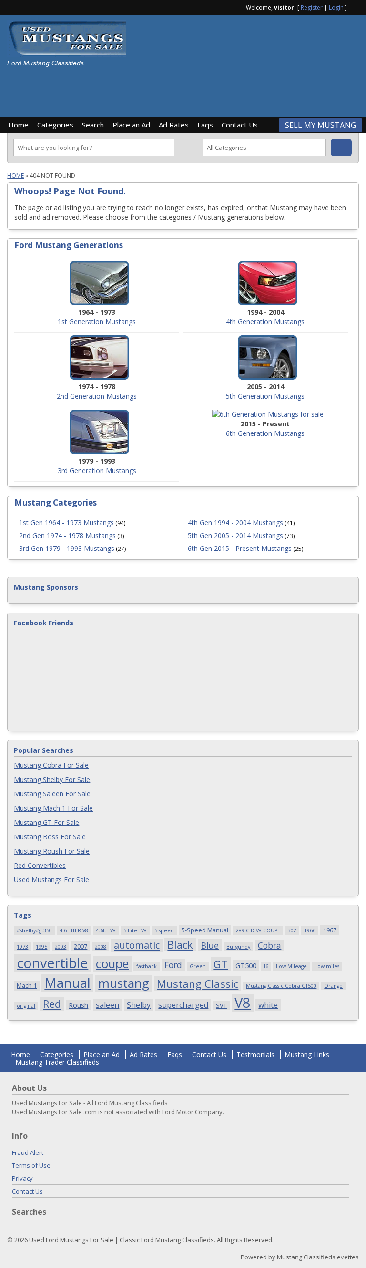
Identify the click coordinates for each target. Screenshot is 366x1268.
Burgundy (238, 946)
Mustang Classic (197, 983)
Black (180, 944)
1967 (329, 930)
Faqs (205, 124)
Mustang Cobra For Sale (51, 765)
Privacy (22, 1178)
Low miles (327, 966)
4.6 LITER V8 (74, 930)
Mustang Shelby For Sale (52, 779)
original (26, 1006)
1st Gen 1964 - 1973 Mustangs (66, 522)
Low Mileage (291, 966)
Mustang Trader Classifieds (57, 1062)
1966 (309, 930)
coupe (112, 964)
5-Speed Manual (205, 930)
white (268, 1005)
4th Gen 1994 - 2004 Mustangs (235, 522)
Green (198, 966)
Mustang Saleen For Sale (52, 793)
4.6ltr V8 (106, 930)
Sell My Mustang (320, 125)
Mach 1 (27, 985)
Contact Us (240, 124)
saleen (107, 1005)
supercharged (183, 1005)
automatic (137, 945)
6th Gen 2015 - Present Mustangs (240, 548)
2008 (100, 946)
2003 (60, 946)
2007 (80, 946)
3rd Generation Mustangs (97, 470)
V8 (242, 1003)
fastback (146, 966)
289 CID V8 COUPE (258, 930)
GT (221, 964)
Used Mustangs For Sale (51, 879)
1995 (41, 946)
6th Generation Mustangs (265, 433)
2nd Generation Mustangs (97, 396)
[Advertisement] (173, 88)
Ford (173, 965)
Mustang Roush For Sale (52, 851)
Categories (55, 124)
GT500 (245, 965)
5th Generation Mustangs (265, 396)
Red (52, 1004)
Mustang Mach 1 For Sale (53, 808)
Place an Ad (131, 124)
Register (312, 7)
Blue (210, 945)
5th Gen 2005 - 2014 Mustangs (235, 535)
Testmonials (255, 1054)
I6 (266, 966)
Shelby (139, 1005)
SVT (221, 1005)
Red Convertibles (40, 865)
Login (336, 7)
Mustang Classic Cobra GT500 (281, 986)
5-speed (164, 930)
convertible (52, 963)
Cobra (269, 945)
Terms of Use (31, 1165)
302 (292, 930)
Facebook (355, 7)
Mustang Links (307, 1054)
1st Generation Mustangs (97, 321)
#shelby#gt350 (34, 930)
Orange (333, 986)
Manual (67, 983)
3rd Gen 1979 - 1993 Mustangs (66, 548)
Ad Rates (174, 124)
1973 (22, 946)
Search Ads (341, 147)
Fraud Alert (27, 1152)
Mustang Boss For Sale (50, 836)
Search (93, 124)
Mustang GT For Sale (46, 822)
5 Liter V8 (135, 930)
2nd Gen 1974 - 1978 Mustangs (67, 535)
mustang (123, 983)
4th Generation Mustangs (265, 321)
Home (18, 124)
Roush (78, 1005)
